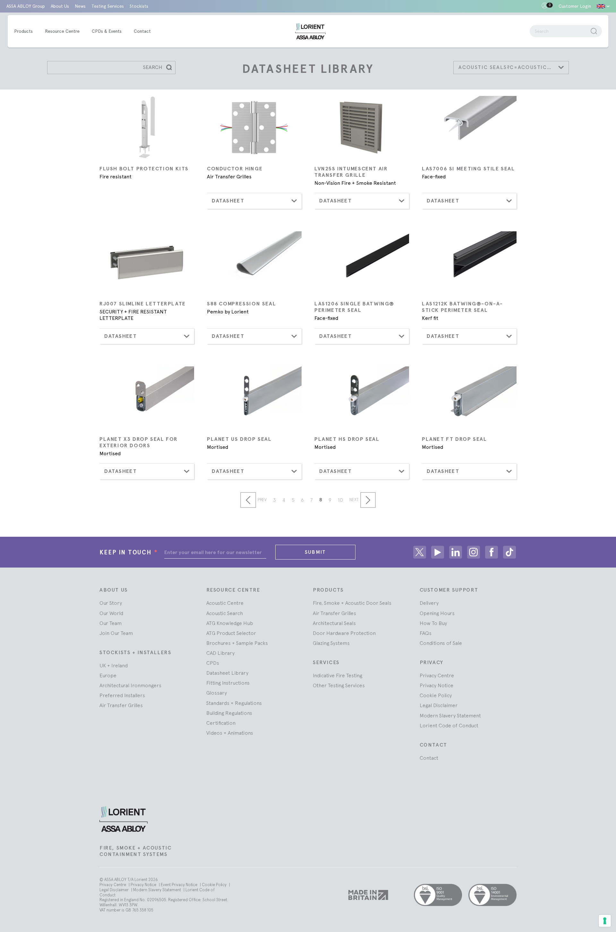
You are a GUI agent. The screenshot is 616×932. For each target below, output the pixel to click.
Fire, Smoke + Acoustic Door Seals (352, 603)
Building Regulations (229, 713)
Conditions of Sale (441, 643)
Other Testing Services (339, 685)
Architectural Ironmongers (130, 685)
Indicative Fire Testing (337, 675)
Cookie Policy (436, 695)
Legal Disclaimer (439, 705)
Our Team (110, 623)
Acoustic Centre (225, 603)
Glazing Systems (331, 643)
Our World (111, 613)
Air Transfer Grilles (121, 705)
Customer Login (575, 6)
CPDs (212, 663)
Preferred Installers (122, 695)
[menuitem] (26, 31)
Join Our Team (116, 633)
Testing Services (107, 6)
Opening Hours (437, 613)
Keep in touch (128, 552)
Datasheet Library (227, 673)
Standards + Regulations (234, 703)
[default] (603, 6)
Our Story (110, 603)
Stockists (139, 6)
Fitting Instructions (228, 683)
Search (152, 67)
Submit (315, 552)
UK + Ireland (113, 665)
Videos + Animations (229, 733)
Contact (429, 758)
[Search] (594, 31)
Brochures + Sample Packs (237, 643)
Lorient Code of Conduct (449, 725)
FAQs (426, 633)
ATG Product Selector (231, 633)
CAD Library (220, 653)
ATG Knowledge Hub (229, 623)
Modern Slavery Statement (450, 715)
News (80, 6)
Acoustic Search (224, 613)
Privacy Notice (436, 685)
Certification (220, 723)
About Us (60, 6)
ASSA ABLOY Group (25, 6)
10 (340, 499)
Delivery (429, 603)
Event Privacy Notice (179, 884)
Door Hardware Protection (344, 633)
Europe (107, 675)
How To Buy (433, 623)
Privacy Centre (437, 675)
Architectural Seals (334, 623)
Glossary (216, 693)
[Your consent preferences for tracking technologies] (605, 921)
